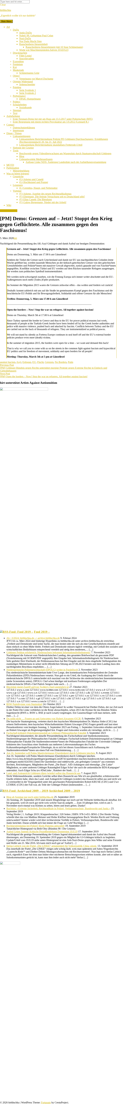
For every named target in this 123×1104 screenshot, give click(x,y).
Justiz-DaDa (25, 32)
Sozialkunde (25, 107)
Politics (16, 101)
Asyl (18, 362)
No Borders (61, 362)
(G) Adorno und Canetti (31, 179)
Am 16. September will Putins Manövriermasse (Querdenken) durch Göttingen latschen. (50, 753)
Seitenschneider (27, 84)
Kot (15, 67)
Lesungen (18, 185)
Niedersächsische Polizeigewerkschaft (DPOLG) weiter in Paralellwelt (42, 669)
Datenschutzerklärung (24, 127)
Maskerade (18, 70)
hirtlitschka (5, 10)
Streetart (17, 110)
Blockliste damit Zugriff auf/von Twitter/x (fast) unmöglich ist (37, 687)
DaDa (16, 29)
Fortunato (46, 1102)
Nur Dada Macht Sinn (30, 41)
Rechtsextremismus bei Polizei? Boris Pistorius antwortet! (35, 825)
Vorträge (17, 190)
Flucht (40, 362)
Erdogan (26, 362)
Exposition (18, 61)
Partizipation (12, 167)
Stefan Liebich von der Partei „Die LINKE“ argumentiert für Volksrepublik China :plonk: (51, 846)
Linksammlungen (21, 136)
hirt (15, 238)
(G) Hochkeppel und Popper (33, 182)
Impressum (18, 130)
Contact (10, 124)
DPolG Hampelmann (30, 98)
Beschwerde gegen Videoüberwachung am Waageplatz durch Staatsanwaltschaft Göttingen (65, 153)
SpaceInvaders (26, 58)
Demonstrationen (8, 210)
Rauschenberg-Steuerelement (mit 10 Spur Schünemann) (54, 47)
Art (8, 27)
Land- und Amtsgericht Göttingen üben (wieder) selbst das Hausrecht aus (43, 773)
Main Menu (6, 21)
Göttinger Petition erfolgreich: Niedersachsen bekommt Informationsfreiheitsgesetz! (48, 652)
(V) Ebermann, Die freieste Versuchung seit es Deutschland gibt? (52, 196)
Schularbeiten (20, 104)
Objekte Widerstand (23, 81)
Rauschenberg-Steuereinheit (33, 44)
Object (16, 75)
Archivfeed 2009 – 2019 (64, 790)
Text (15, 113)
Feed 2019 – (42, 631)
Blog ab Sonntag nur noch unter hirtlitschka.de (29, 797)
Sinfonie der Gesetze (23, 147)
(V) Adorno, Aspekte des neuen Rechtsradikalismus (45, 193)
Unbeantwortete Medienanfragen (36, 159)
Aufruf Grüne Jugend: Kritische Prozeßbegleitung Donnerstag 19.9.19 (42, 831)
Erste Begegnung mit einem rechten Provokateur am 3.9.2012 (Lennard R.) (51, 121)
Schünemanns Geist (29, 73)
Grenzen (49, 362)
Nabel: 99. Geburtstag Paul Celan (36, 35)
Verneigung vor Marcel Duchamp (36, 78)
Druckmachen (20, 52)
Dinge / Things (14, 133)
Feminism (18, 64)
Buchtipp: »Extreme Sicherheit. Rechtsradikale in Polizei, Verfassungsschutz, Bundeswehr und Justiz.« (58, 808)
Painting (17, 87)
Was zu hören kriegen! (17, 173)
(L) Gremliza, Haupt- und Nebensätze (38, 188)
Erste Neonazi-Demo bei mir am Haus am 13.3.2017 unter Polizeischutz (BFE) (53, 119)
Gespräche (18, 176)
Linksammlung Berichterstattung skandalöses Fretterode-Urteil (50, 144)
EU (34, 362)
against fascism (7, 362)
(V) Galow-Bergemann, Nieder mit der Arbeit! (42, 202)
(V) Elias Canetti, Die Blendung (35, 199)
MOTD (10, 165)
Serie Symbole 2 (27, 93)
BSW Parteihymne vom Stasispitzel (24, 704)
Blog (21, 156)
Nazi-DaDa (25, 38)
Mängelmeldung (21, 170)
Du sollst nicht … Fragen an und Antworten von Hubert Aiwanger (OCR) (43, 718)
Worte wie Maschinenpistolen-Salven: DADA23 (43, 50)
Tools (15, 150)
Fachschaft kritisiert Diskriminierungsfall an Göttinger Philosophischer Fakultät (46, 733)
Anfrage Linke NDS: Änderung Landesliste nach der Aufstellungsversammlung (66, 162)
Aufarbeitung (13, 116)
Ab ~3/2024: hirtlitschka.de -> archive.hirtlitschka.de (33, 638)
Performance (19, 96)
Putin (70, 362)
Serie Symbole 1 (27, 90)
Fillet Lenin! (25, 55)
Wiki (8, 205)
